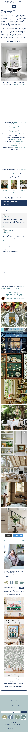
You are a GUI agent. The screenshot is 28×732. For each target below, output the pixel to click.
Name (4, 268)
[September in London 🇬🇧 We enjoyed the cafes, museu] (14, 340)
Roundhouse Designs (15, 728)
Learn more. (12, 576)
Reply (4, 226)
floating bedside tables (17, 141)
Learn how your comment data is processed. (12, 287)
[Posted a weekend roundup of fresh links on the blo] (14, 443)
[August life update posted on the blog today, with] (14, 366)
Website (5, 277)
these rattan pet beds (20, 134)
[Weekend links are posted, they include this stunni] (14, 520)
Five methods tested (17, 130)
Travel (14, 704)
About (14, 699)
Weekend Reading (13, 201)
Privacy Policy (14, 722)
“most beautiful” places (11, 173)
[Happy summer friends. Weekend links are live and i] (14, 391)
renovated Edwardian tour (17, 84)
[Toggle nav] (14, 6)
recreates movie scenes (19, 147)
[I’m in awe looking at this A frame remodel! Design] (14, 469)
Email (4, 272)
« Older (3, 540)
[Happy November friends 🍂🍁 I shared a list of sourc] (14, 314)
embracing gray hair (16, 139)
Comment (5, 254)
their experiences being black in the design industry (16, 123)
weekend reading (12, 202)
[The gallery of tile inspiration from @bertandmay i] (14, 494)
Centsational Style (14, 2)
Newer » (24, 540)
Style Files (14, 702)
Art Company (14, 706)
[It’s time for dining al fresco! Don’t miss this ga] (14, 417)
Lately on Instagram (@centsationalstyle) (14, 293)
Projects (14, 700)
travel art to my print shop (19, 36)
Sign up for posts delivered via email (14, 594)
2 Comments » (6, 204)
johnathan (8, 230)
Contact (14, 707)
